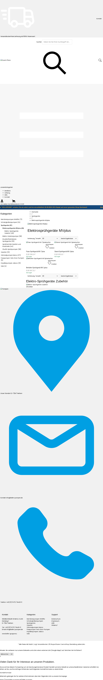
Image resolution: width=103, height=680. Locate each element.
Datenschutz (56, 619)
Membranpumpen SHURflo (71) (11, 219)
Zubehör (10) (5, 252)
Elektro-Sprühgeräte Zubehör (47, 281)
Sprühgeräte (31, 623)
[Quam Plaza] (6, 60)
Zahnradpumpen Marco (35, 627)
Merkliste (8, 191)
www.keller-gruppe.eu (9, 634)
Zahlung (7, 193)
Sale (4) (4, 266)
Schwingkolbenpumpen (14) (10, 222)
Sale (28, 634)
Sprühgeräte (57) (6, 225)
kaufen (48, 242)
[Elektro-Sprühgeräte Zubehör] (37, 285)
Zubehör (29, 625)
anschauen (50, 244)
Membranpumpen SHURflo (36, 619)
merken (51, 248)
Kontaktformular (5, 673)
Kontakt (7, 197)
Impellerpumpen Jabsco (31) (11, 263)
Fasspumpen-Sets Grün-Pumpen (38, 629)
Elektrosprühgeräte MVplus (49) (13, 228)
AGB (53, 623)
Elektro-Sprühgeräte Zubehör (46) (11, 232)
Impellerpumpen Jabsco (35, 632)
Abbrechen (5, 654)
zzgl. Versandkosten (41, 644)
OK (12, 654)
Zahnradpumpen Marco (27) (11, 255)
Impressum (55, 621)
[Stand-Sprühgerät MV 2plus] (64, 245)
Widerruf (54, 625)
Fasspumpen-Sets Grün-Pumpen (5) (12, 259)
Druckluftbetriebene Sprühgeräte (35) (9, 240)
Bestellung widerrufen (77, 644)
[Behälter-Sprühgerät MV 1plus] (37, 261)
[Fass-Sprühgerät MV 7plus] (36, 245)
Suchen (39, 42)
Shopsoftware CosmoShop (59, 644)
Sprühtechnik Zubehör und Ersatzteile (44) (12, 245)
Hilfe (6, 195)
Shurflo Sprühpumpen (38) (12, 249)
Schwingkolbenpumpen (35, 621)
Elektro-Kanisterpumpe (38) (12, 236)
